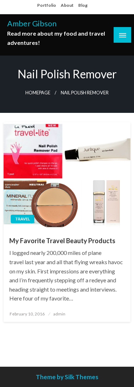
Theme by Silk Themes (67, 377)
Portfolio (46, 5)
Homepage (37, 92)
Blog (83, 5)
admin (59, 314)
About (67, 5)
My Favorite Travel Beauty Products (62, 241)
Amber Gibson (31, 23)
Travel (22, 218)
